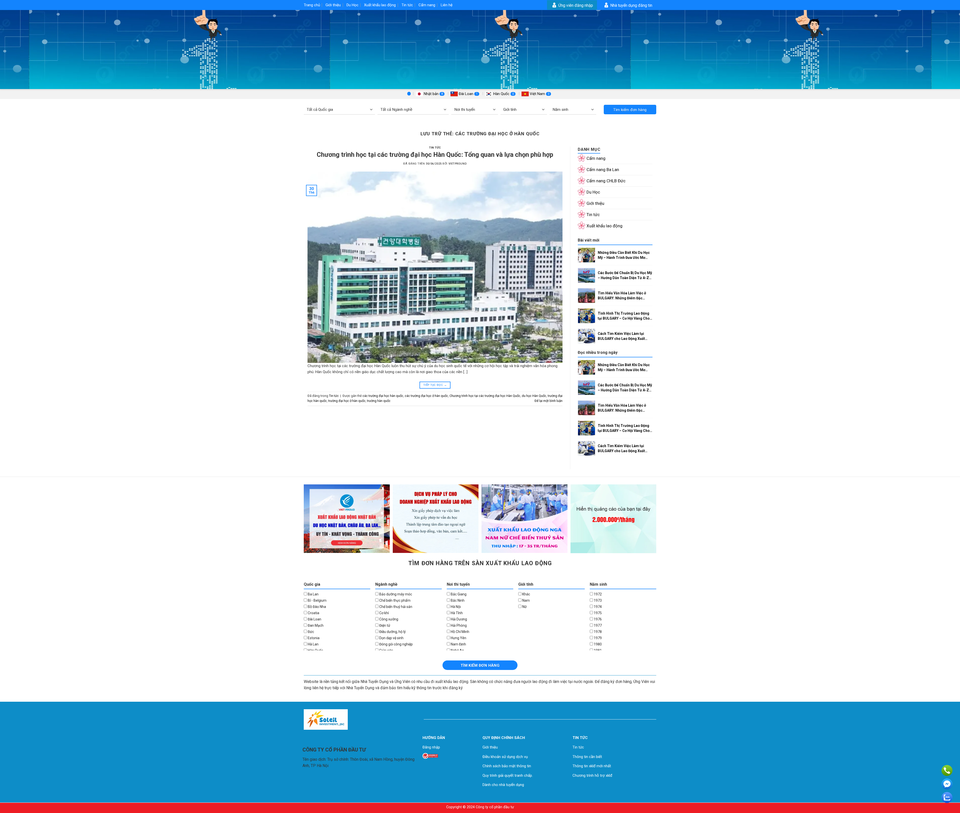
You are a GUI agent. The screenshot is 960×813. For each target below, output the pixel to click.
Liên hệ (446, 5)
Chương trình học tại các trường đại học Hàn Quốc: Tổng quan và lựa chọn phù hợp (435, 154)
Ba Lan (312, 594)
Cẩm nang (426, 5)
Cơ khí (383, 613)
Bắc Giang (458, 594)
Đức (310, 632)
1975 (597, 613)
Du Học (352, 5)
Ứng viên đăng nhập (575, 5)
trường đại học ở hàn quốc (347, 401)
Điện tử (384, 625)
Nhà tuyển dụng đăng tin (630, 5)
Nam (526, 600)
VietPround (457, 163)
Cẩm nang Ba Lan (602, 169)
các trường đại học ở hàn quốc (426, 396)
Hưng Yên (458, 638)
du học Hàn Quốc (534, 396)
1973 (597, 600)
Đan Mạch (315, 625)
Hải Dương (458, 619)
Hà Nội (455, 607)
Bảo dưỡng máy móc (395, 594)
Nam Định (458, 644)
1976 (597, 619)
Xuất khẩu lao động (380, 5)
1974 (597, 607)
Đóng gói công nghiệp (395, 644)
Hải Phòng (458, 625)
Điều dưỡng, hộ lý (392, 632)
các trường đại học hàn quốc (382, 396)
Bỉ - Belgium (316, 600)
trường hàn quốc (378, 401)
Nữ (524, 607)
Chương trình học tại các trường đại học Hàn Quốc (485, 396)
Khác (526, 594)
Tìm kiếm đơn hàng (630, 110)
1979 (597, 638)
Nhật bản (433, 94)
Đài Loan (468, 94)
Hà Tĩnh (456, 613)
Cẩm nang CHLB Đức (606, 180)
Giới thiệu (333, 5)
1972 (597, 594)
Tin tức (407, 5)
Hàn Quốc (503, 94)
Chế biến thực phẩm (394, 600)
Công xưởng (388, 619)
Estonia (313, 638)
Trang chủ (312, 5)
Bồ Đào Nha (316, 607)
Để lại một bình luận (548, 401)
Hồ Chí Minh (459, 632)
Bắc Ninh (457, 600)
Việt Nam (539, 94)
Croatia (313, 613)
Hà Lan (312, 644)
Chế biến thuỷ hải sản (395, 607)
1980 (597, 644)
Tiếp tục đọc (435, 385)
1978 (597, 632)
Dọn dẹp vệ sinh (391, 638)
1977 (597, 625)
